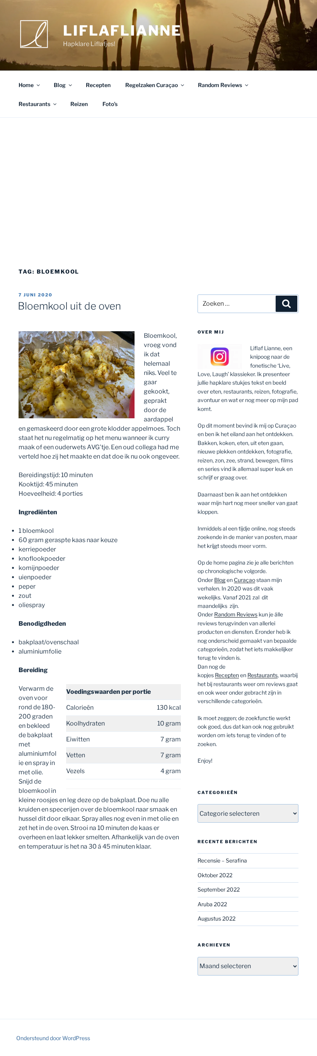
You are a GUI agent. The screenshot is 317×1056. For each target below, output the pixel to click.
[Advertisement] (158, 176)
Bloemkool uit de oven (69, 306)
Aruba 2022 (212, 904)
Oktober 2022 (215, 875)
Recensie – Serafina (222, 860)
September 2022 (219, 889)
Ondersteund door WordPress (53, 1038)
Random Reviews (220, 85)
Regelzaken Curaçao (151, 85)
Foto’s (110, 104)
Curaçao (244, 580)
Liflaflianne (122, 30)
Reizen (79, 104)
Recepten (98, 85)
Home (26, 85)
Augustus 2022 (216, 918)
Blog (60, 85)
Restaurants (34, 104)
